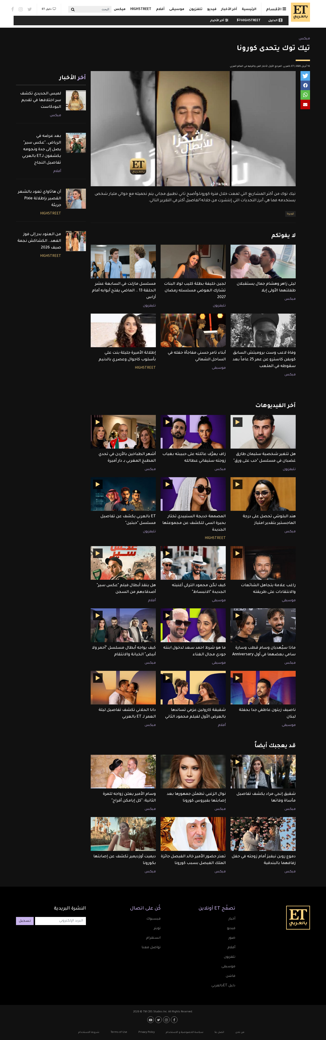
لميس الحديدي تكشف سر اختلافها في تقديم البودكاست (40, 100)
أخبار (231, 919)
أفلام (160, 9)
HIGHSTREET (140, 9)
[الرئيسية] (299, 12)
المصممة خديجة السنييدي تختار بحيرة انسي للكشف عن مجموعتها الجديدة (194, 523)
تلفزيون (195, 9)
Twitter (29, 9)
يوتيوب (151, 1019)
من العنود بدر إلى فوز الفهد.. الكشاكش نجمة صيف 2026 (39, 241)
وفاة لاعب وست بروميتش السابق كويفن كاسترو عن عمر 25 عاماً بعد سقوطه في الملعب (264, 359)
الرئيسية (249, 9)
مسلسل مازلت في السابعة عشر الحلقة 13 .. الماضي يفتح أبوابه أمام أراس (124, 291)
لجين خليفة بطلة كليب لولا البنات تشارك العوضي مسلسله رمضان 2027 (195, 291)
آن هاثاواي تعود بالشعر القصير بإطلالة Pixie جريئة (39, 198)
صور (231, 938)
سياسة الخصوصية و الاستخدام (184, 1032)
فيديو (211, 9)
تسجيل (25, 921)
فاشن (230, 976)
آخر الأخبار (229, 9)
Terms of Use (118, 1032)
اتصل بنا (219, 1032)
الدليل (273, 20)
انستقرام (153, 938)
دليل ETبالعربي (223, 986)
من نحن (239, 1032)
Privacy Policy (146, 1032)
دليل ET (47, 9)
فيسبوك (153, 919)
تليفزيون (219, 306)
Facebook (12, 9)
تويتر (157, 929)
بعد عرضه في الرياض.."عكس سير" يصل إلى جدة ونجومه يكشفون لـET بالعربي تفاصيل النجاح (41, 149)
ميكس (120, 9)
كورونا (290, 213)
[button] (305, 76)
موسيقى (176, 9)
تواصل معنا (151, 948)
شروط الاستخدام (88, 1032)
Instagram (20, 9)
